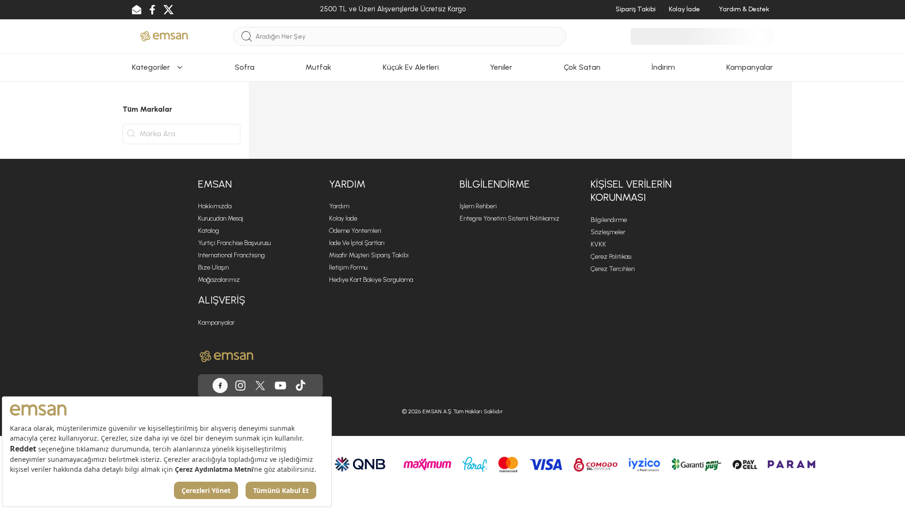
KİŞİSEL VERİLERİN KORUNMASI (631, 191)
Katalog (208, 231)
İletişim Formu (348, 267)
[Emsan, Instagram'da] (240, 385)
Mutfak (318, 67)
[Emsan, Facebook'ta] (152, 10)
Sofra (245, 67)
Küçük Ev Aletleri (411, 67)
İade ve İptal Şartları (357, 243)
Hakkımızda (214, 206)
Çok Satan (582, 67)
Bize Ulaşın (213, 267)
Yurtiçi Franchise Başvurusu (234, 243)
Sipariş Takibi (636, 9)
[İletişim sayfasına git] (136, 10)
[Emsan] (164, 35)
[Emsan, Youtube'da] (280, 385)
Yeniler (501, 67)
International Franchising (231, 255)
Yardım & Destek (744, 9)
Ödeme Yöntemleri (355, 231)
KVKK (598, 244)
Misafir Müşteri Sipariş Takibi (369, 255)
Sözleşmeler (608, 232)
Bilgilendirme (609, 220)
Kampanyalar (749, 67)
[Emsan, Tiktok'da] (300, 385)
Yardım (339, 206)
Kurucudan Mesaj (220, 218)
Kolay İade (684, 9)
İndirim (663, 67)
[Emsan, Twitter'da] (168, 10)
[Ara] (246, 36)
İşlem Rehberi (478, 206)
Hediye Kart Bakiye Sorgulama (371, 280)
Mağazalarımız (219, 280)
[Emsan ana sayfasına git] (226, 356)
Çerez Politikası (611, 257)
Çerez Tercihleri (613, 269)
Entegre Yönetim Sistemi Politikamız (509, 218)
